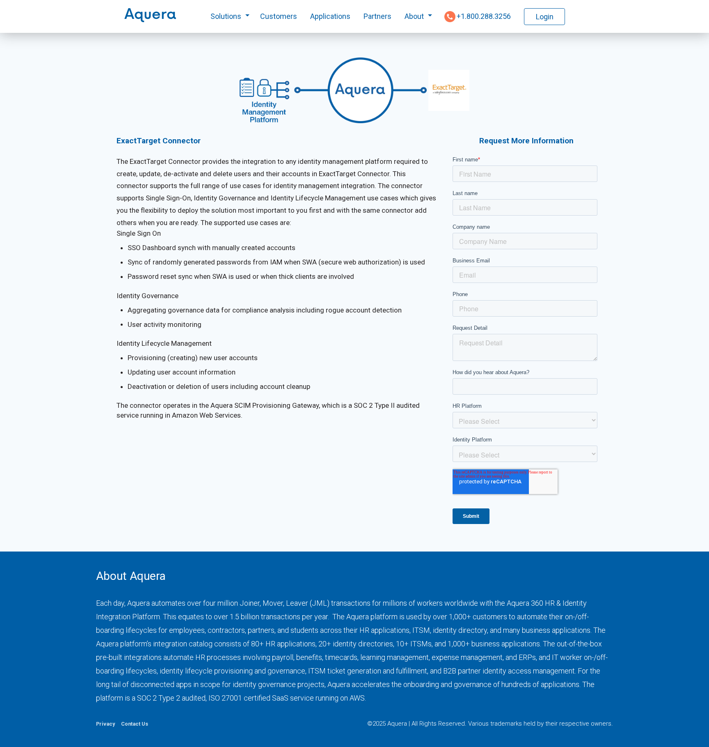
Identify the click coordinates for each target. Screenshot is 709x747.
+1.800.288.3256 (484, 16)
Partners (377, 16)
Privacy (105, 724)
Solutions (225, 16)
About (414, 16)
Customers (278, 16)
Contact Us (134, 724)
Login (544, 16)
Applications (330, 16)
